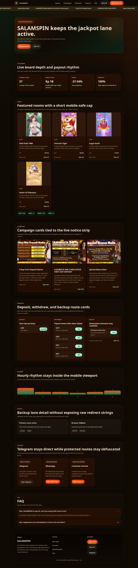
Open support (78, 481)
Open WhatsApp (52, 481)
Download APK (117, 3)
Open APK (46, 284)
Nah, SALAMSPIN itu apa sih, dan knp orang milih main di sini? (43, 511)
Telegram (92, 553)
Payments (78, 3)
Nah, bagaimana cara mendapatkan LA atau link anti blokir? (42, 522)
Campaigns (67, 3)
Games (57, 3)
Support (88, 3)
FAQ (95, 3)
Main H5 (104, 3)
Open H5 (46, 157)
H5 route (55, 545)
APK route (55, 542)
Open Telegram (26, 482)
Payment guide (57, 549)
